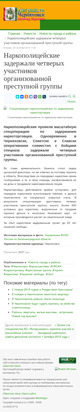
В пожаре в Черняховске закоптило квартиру (40, 294)
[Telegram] (31, 96)
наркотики (11, 274)
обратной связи (11, 365)
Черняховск (20, 266)
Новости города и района (57, 33)
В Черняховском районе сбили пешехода (38, 299)
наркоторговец (14, 270)
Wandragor (41, 398)
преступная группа (39, 270)
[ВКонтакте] (22, 96)
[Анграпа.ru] (41, 14)
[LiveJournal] (44, 96)
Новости (30, 33)
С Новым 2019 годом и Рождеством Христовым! (42, 289)
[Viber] (35, 96)
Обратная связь (12, 393)
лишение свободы (32, 274)
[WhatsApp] (40, 96)
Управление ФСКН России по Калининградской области (36, 237)
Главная (14, 33)
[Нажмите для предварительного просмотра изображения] (40, 110)
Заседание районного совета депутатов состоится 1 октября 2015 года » (37, 334)
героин (58, 270)
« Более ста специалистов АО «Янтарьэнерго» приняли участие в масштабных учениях (39, 329)
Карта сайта (29, 393)
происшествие (40, 266)
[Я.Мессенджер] (17, 96)
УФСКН (56, 266)
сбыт (50, 274)
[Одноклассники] (26, 96)
